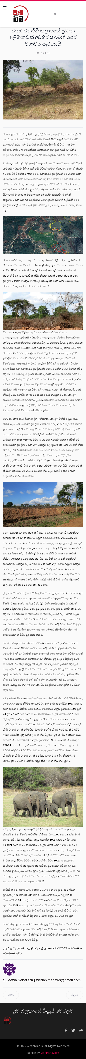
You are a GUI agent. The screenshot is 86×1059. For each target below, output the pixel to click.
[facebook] (51, 14)
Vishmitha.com (50, 1052)
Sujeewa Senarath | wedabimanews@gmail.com (42, 980)
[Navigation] (5, 8)
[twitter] (55, 14)
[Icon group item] (66, 1030)
